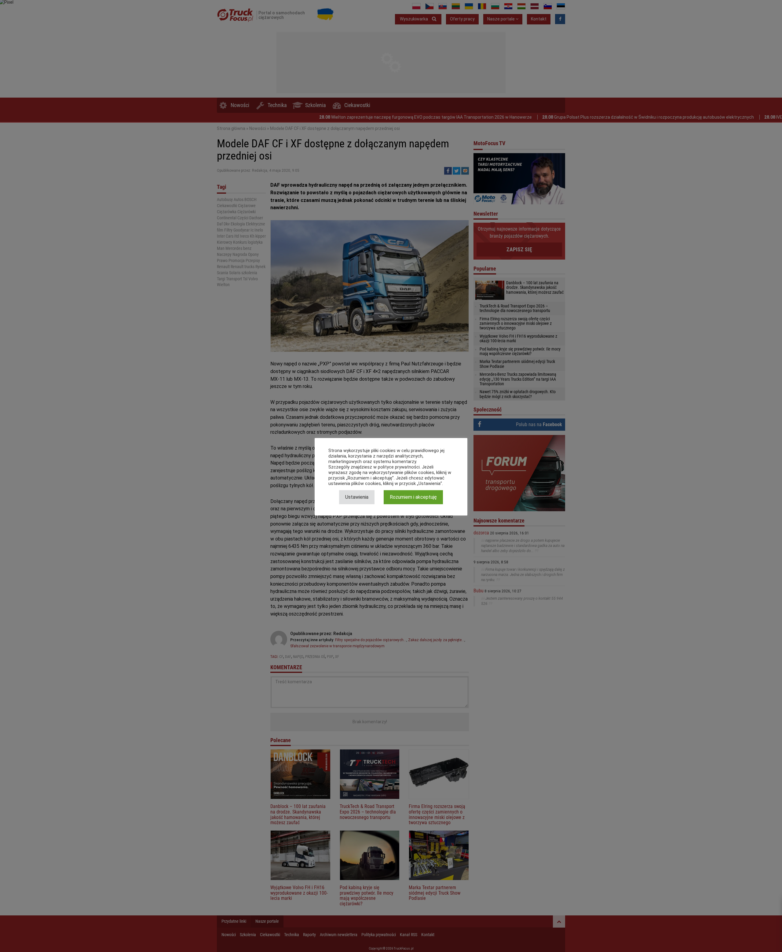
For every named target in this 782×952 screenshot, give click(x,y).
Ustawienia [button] (356, 497)
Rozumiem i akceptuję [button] (413, 497)
